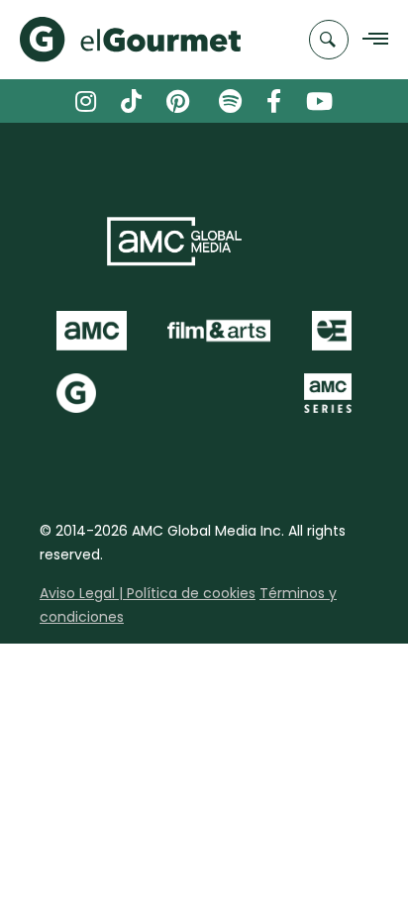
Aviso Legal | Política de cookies (147, 593)
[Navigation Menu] (370, 40)
